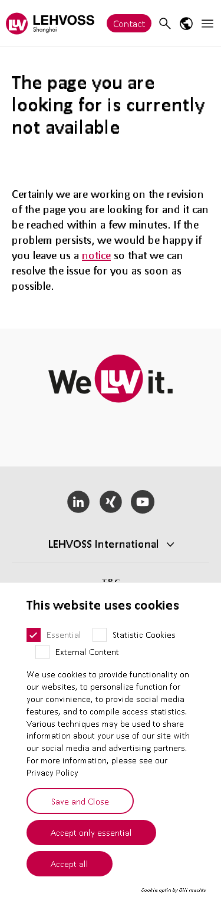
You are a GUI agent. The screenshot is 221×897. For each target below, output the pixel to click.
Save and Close (80, 801)
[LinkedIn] (78, 502)
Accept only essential (91, 832)
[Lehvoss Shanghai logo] (50, 23)
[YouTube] (143, 502)
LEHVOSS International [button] (103, 543)
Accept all (69, 863)
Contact (129, 23)
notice (96, 255)
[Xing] (110, 502)
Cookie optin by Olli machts (173, 890)
